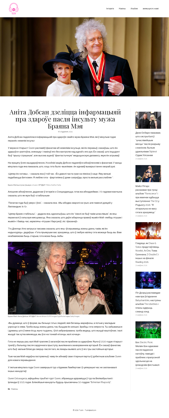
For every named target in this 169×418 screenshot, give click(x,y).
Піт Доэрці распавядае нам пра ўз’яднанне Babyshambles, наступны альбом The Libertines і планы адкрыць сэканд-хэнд (148, 302)
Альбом (134, 8)
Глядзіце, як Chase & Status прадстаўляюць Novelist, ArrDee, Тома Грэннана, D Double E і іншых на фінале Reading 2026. (147, 252)
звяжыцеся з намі (151, 8)
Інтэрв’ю (110, 8)
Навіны (122, 8)
